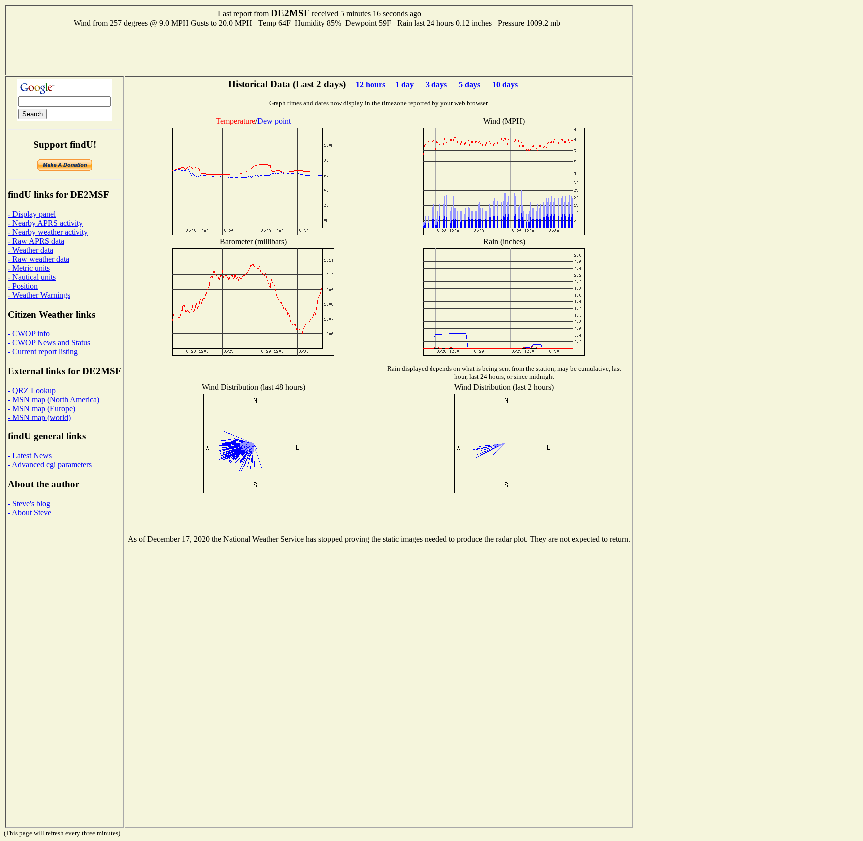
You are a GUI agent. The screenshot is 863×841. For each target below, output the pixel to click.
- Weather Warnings (39, 295)
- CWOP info (29, 333)
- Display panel (32, 214)
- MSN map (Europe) (41, 408)
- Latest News (30, 455)
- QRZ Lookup (32, 390)
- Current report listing (43, 351)
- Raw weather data (38, 259)
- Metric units (29, 268)
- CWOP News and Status (49, 342)
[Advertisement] (319, 50)
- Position (23, 286)
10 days (505, 84)
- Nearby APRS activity (45, 223)
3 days (436, 84)
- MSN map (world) (39, 417)
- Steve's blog (29, 503)
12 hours (370, 84)
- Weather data (30, 250)
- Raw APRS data (36, 241)
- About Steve (29, 512)
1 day (404, 84)
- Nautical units (32, 277)
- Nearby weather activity (48, 232)
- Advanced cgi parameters (50, 464)
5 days (469, 84)
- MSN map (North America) (53, 399)
